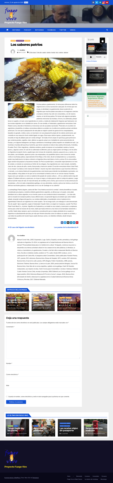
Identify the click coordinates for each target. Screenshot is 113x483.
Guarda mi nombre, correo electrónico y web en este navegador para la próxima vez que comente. (38, 396)
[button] (107, 30)
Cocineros (87, 476)
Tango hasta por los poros (16, 429)
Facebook (51, 30)
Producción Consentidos (18, 433)
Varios (16, 425)
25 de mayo (32, 52)
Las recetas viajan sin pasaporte (69, 429)
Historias (16, 30)
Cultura (13, 40)
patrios (61, 52)
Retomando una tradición (94, 429)
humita (53, 52)
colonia (48, 52)
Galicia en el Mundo (65, 423)
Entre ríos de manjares (65, 301)
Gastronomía (20, 40)
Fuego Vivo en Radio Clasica (74, 479)
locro (57, 52)
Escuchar (62, 297)
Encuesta (104, 476)
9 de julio (39, 52)
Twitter (62, 30)
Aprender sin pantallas (40, 429)
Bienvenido (79, 476)
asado (44, 52)
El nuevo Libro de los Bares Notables (17, 301)
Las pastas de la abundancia (65, 227)
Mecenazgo (104, 479)
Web (7, 385)
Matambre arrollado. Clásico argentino (42, 304)
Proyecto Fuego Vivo (15, 22)
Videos (72, 30)
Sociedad (18, 297)
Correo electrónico (12, 374)
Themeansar (35, 477)
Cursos (36, 425)
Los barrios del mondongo (91, 479)
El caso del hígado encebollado (21, 227)
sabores (66, 52)
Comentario (10, 327)
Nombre (9, 363)
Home (68, 476)
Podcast (27, 30)
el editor (22, 50)
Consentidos (96, 476)
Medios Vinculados (65, 425)
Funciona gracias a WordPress (12, 477)
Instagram (39, 30)
